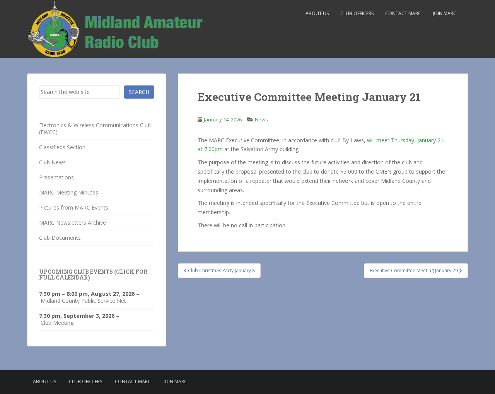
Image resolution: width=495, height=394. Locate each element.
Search (139, 92)
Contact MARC (403, 13)
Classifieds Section (62, 147)
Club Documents (60, 237)
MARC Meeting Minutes (68, 192)
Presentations (56, 177)
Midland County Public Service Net (83, 300)
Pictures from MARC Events (73, 207)
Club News (52, 162)
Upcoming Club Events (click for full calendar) (93, 274)
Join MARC (444, 13)
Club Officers (357, 13)
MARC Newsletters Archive (72, 222)
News (261, 119)
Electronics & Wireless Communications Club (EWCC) (95, 128)
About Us (317, 13)
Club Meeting (57, 322)
